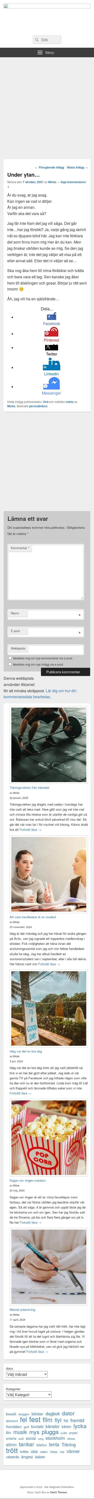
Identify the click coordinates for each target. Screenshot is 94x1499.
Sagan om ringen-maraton (28, 1180)
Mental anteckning (22, 1309)
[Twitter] (38, 1477)
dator (68, 1413)
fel (23, 1419)
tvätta (70, 402)
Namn (15, 613)
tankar (26, 1444)
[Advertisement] (47, 106)
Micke (52, 182)
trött (12, 1450)
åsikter (40, 1456)
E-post (15, 630)
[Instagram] (69, 1477)
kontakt (37, 1426)
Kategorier (13, 1389)
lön (8, 1432)
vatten (44, 1452)
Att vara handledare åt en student (33, 917)
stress (71, 1438)
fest (34, 1419)
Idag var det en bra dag (26, 1051)
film (48, 1419)
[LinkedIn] (48, 1477)
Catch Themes (58, 1492)
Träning (68, 1444)
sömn (11, 1444)
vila (62, 1452)
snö (21, 1438)
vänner (73, 1451)
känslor (53, 1426)
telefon (41, 1444)
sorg (40, 1439)
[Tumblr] (59, 1477)
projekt (73, 1433)
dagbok (53, 1413)
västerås (12, 1456)
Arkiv (9, 1368)
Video (54, 1452)
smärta (11, 1438)
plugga (50, 1431)
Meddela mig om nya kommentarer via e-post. (43, 658)
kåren (66, 1426)
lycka (80, 1425)
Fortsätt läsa (30, 829)
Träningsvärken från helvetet (29, 787)
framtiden (14, 1426)
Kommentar (20, 548)
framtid (77, 1420)
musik (20, 1431)
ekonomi (12, 1420)
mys (34, 1431)
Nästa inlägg (77, 167)
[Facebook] (27, 1477)
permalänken (38, 406)
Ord (45, 402)
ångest (27, 1456)
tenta (54, 1444)
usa (34, 1451)
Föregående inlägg (49, 167)
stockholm (55, 1438)
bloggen (24, 1414)
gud (26, 1426)
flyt (58, 1419)
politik (64, 1433)
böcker (37, 1413)
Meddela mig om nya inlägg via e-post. (38, 664)
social (31, 1438)
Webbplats (18, 648)
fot (66, 1420)
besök (11, 1413)
